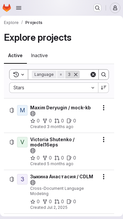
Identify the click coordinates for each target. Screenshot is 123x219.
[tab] (15, 55)
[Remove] (76, 74)
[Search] (103, 74)
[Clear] (93, 74)
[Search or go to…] (97, 8)
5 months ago (60, 163)
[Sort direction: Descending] (103, 87)
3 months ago (60, 126)
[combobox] (53, 87)
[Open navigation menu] (18, 8)
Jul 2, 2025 (57, 207)
